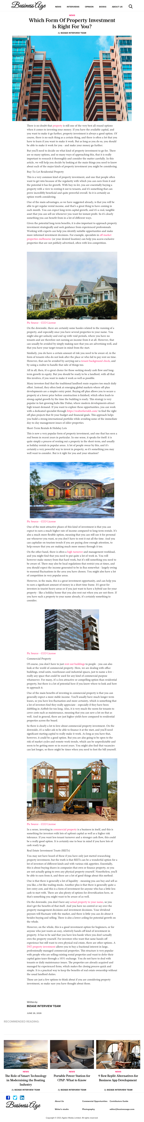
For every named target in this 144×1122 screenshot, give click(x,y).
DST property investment (41, 946)
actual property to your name (86, 902)
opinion (89, 6)
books (102, 6)
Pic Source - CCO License (41, 322)
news (58, 6)
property (57, 125)
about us (117, 6)
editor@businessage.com (122, 1109)
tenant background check (95, 361)
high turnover (75, 552)
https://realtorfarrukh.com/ (82, 411)
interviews (73, 6)
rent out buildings (75, 664)
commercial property (65, 829)
